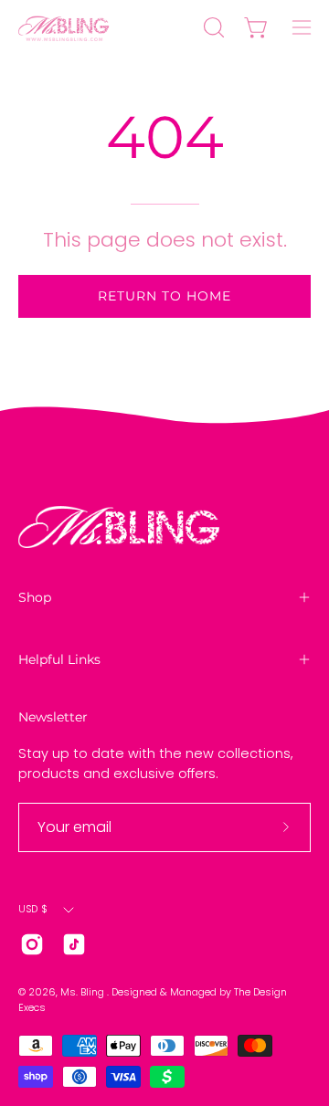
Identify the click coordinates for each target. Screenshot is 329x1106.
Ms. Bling (83, 992)
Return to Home (164, 296)
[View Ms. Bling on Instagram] (32, 944)
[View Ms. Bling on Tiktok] (74, 944)
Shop (34, 597)
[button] (212, 27)
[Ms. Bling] (64, 27)
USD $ (33, 909)
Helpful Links (59, 659)
